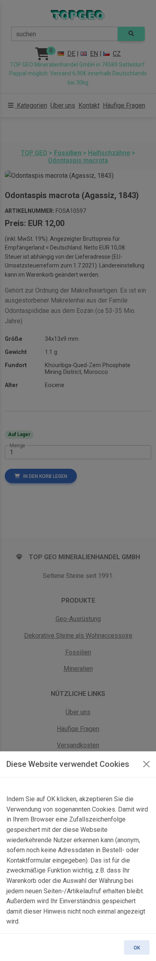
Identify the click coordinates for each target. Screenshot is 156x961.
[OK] (146, 764)
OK (137, 948)
